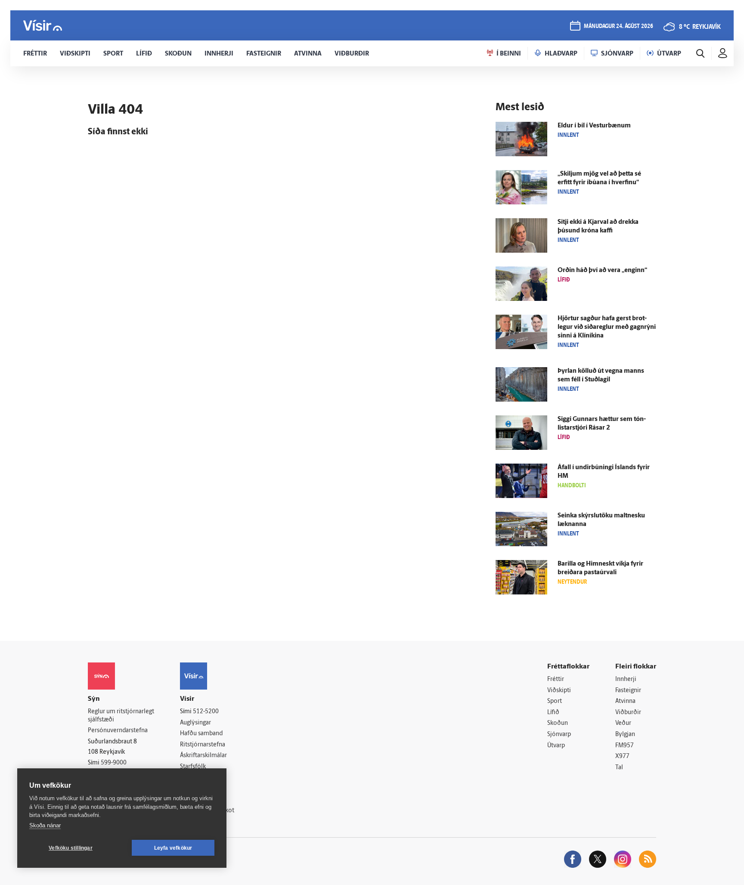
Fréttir (555, 679)
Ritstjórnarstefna (202, 745)
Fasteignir (628, 690)
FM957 (624, 746)
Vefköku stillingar (71, 848)
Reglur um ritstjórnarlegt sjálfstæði (121, 716)
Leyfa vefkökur (173, 848)
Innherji (625, 679)
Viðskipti (559, 690)
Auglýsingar (195, 723)
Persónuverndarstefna (118, 730)
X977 (622, 756)
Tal (619, 767)
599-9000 (114, 763)
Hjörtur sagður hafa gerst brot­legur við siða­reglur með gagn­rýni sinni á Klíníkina (607, 327)
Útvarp (556, 746)
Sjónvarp (559, 734)
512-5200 (206, 712)
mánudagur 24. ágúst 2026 (618, 26)
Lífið (553, 712)
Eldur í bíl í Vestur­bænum (594, 126)
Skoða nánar (45, 825)
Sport (554, 701)
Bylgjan (625, 734)
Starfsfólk (193, 767)
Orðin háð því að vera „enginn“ (602, 270)
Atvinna (625, 701)
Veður (623, 723)
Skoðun (557, 723)
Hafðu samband (201, 733)
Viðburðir (628, 712)
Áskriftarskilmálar (203, 755)
